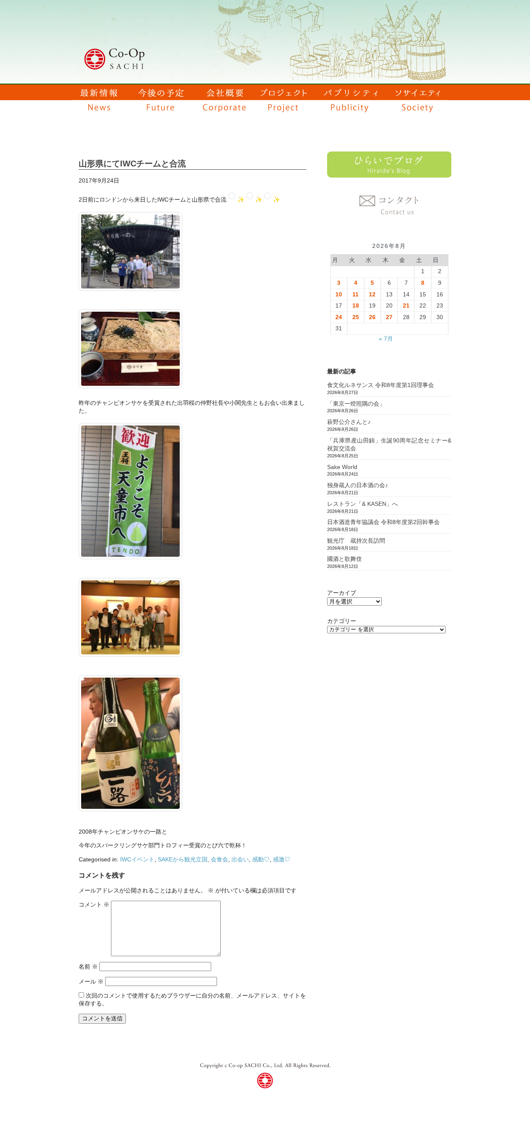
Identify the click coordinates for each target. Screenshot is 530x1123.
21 (406, 305)
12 (372, 294)
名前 (88, 966)
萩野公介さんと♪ (349, 421)
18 (355, 305)
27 (389, 317)
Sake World (342, 467)
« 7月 (386, 338)
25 (355, 317)
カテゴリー (341, 621)
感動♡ (261, 859)
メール (91, 981)
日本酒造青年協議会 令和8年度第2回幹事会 (383, 522)
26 (372, 317)
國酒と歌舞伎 (344, 558)
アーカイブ (341, 592)
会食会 (219, 859)
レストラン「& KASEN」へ (362, 503)
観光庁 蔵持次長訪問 (356, 540)
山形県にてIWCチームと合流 (132, 163)
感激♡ (281, 859)
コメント (94, 904)
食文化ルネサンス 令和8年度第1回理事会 (380, 385)
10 (338, 294)
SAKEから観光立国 (182, 859)
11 (355, 294)
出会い (240, 859)
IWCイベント (137, 859)
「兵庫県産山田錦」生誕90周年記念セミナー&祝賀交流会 (389, 444)
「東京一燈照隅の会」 (356, 403)
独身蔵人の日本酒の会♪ (357, 485)
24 (338, 317)
